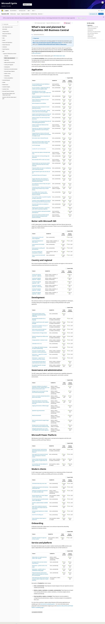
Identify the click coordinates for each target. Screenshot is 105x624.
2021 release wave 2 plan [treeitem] (7, 27)
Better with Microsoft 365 (93, 26)
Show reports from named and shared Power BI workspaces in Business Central (40, 455)
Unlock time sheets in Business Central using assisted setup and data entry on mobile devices (41, 188)
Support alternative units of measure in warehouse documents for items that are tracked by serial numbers (40, 180)
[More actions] (72, 23)
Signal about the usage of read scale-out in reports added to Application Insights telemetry (40, 579)
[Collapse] (18, 22)
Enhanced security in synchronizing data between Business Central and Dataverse (39, 451)
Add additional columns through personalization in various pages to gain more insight (41, 92)
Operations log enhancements (38, 410)
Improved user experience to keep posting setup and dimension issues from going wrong (40, 129)
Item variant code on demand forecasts (40, 138)
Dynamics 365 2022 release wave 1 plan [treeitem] (9, 98)
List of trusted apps (36, 145)
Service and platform (92, 38)
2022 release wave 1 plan (59, 55)
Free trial (101, 13)
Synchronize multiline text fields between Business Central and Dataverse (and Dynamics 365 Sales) (40, 216)
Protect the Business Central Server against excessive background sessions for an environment (40, 574)
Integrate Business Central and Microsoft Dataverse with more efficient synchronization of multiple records (41, 134)
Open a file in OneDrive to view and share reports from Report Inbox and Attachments (39, 507)
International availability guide (47, 604)
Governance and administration (94, 31)
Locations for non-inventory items (39, 148)
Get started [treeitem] (4, 29)
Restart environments (36, 415)
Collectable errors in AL (37, 343)
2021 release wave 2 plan (40, 23)
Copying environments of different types (40, 405)
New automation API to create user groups (41, 159)
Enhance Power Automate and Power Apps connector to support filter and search (39, 460)
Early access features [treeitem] (6, 33)
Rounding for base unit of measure (39, 175)
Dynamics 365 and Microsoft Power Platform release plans (52, 44)
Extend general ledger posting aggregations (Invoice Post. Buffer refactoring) (39, 315)
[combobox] (9, 24)
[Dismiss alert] (103, 2)
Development (90, 30)
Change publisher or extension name (39, 340)
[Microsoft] (2, 10)
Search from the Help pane (37, 514)
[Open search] (99, 11)
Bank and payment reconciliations (39, 103)
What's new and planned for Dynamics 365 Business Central (47, 42)
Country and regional (92, 28)
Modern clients (91, 34)
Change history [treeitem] (5, 31)
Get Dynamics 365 (93, 13)
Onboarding (90, 36)
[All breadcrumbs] (33, 23)
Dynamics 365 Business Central (53, 23)
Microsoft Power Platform (93, 33)
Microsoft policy (36, 53)
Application (90, 25)
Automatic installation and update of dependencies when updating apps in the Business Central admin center (40, 387)
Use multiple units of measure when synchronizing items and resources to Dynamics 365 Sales (40, 193)
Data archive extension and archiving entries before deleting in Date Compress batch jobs (40, 402)
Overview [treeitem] (6, 55)
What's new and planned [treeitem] (9, 58)
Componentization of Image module (39, 332)
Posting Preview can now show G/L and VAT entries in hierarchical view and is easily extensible (41, 164)
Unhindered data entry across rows (39, 483)
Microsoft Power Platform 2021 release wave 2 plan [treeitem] (8, 94)
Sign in (102, 10)
